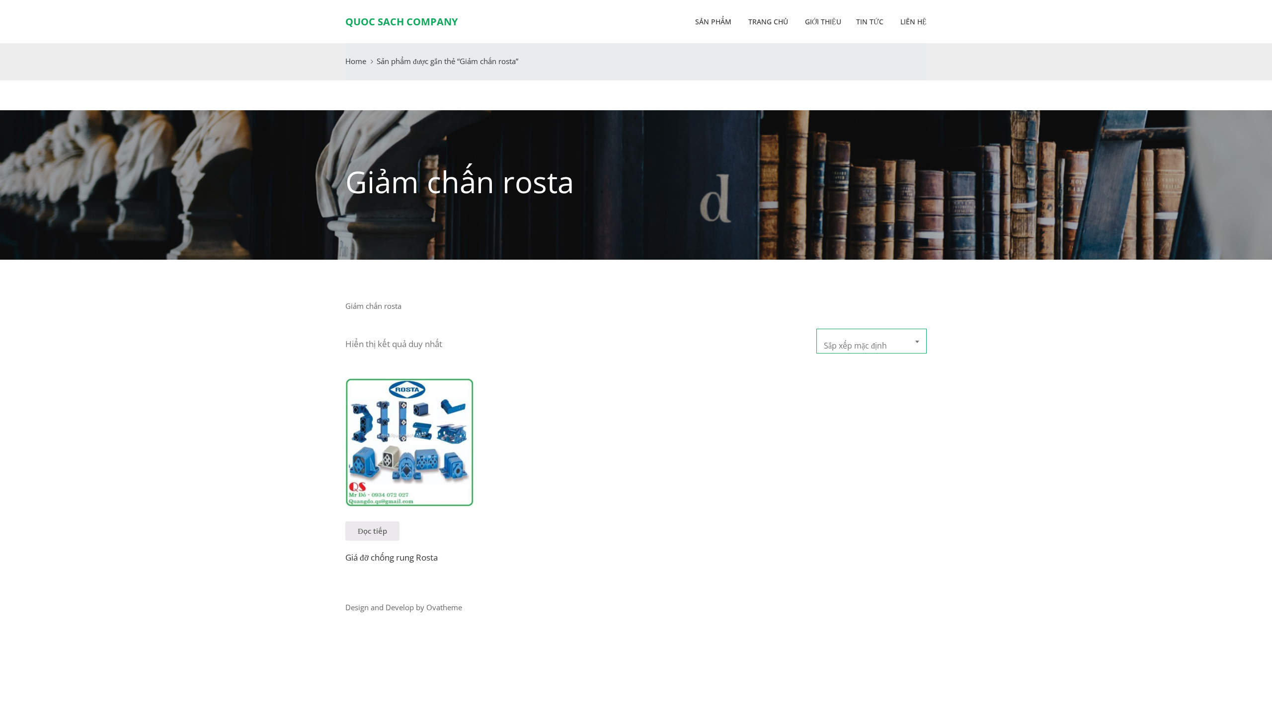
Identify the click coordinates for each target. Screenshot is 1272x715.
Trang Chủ (767, 21)
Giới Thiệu (822, 21)
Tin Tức (869, 21)
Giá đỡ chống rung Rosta (391, 557)
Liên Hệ (912, 21)
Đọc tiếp (372, 531)
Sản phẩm (713, 21)
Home (355, 61)
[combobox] (871, 341)
